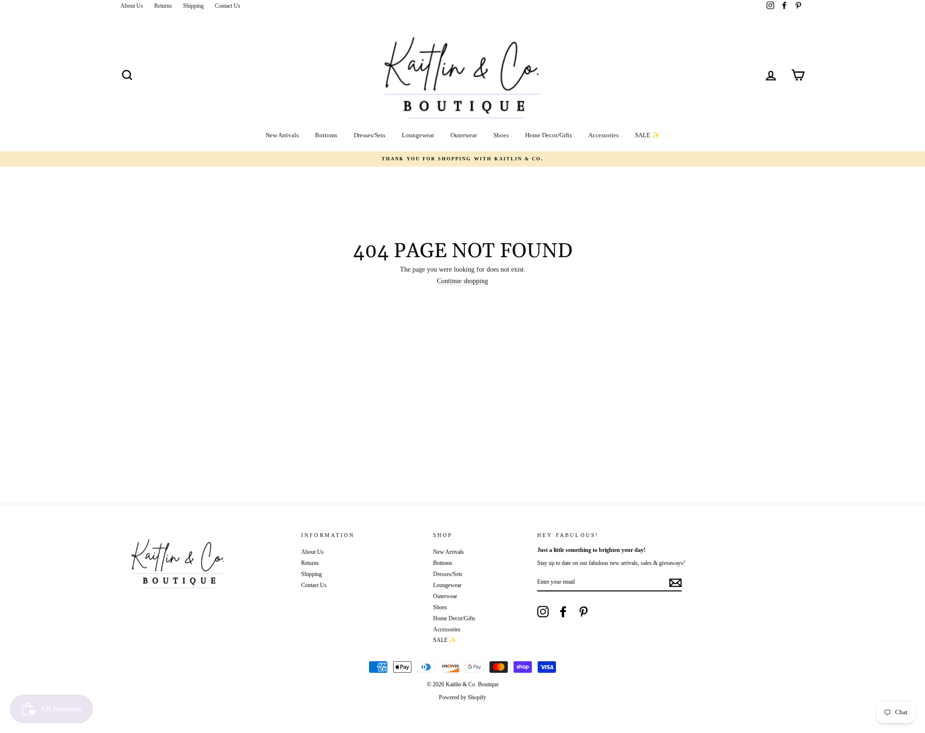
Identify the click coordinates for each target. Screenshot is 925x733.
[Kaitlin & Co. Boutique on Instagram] (543, 611)
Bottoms (326, 135)
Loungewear (418, 135)
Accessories (603, 135)
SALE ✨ (647, 135)
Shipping (193, 5)
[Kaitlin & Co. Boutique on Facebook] (563, 611)
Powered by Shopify (462, 697)
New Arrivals (282, 135)
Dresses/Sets (369, 135)
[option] (462, 159)
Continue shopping (462, 281)
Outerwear (463, 135)
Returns (163, 5)
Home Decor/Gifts (548, 135)
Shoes (501, 135)
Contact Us (227, 5)
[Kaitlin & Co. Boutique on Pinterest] (583, 611)
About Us (131, 5)
